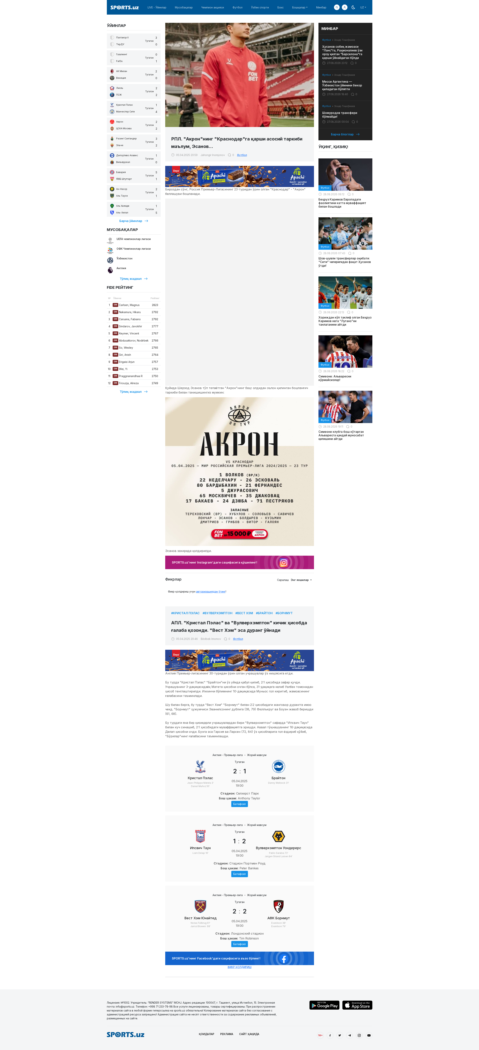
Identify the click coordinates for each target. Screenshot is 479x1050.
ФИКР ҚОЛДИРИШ (239, 967)
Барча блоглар (342, 134)
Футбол (237, 7)
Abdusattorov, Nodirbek (131, 340)
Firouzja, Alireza (126, 383)
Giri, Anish (122, 354)
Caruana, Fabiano (127, 319)
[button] (344, 7)
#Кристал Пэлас (185, 613)
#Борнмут (284, 613)
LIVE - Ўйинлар (157, 7)
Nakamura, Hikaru (127, 312)
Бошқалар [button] (298, 7)
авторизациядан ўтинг (211, 591)
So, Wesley (123, 347)
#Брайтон (264, 613)
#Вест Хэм (244, 613)
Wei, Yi (120, 369)
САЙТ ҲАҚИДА (249, 1034)
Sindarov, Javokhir (128, 326)
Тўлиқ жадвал (131, 279)
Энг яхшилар (300, 579)
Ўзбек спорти (260, 7)
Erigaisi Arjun (124, 361)
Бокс (280, 7)
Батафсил (239, 804)
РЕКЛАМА (226, 1034)
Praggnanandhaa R (128, 376)
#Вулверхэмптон (217, 613)
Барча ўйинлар (130, 221)
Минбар (321, 7)
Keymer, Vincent (126, 333)
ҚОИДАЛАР (206, 1034)
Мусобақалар (184, 7)
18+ (320, 1035)
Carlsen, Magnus (127, 305)
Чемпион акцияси (212, 7)
